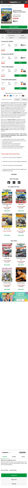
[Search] (26, 6)
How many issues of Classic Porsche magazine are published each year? (15, 170)
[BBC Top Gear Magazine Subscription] (7, 220)
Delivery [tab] (24, 99)
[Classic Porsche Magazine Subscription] (6, 16)
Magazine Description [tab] (7, 99)
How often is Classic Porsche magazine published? (15, 161)
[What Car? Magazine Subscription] (21, 196)
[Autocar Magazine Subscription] (21, 220)
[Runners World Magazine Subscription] (21, 274)
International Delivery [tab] (11, 36)
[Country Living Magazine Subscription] (7, 274)
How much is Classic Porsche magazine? (12, 157)
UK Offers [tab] (2, 36)
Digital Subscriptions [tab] (22, 36)
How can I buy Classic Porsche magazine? (12, 165)
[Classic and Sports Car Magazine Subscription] (7, 196)
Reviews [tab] (17, 99)
